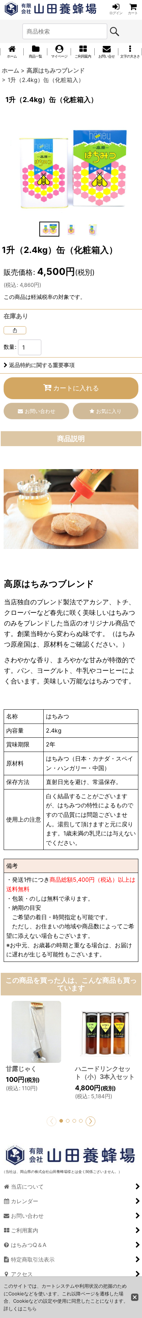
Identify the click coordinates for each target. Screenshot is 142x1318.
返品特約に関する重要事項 (42, 365)
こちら (30, 1308)
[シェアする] (15, 330)
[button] (130, 52)
